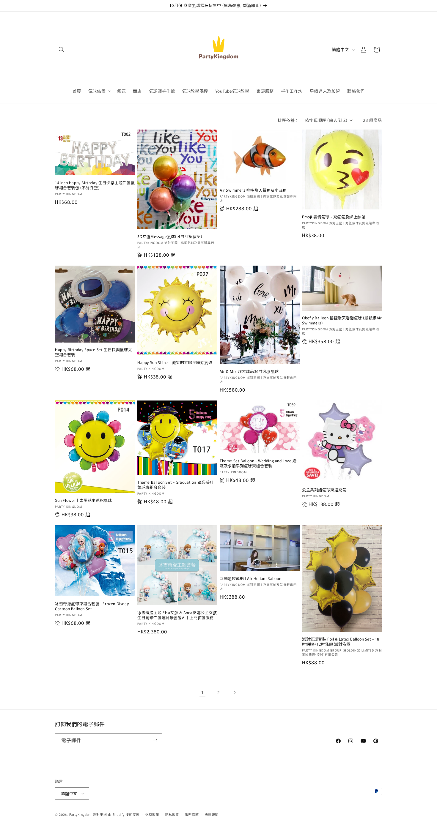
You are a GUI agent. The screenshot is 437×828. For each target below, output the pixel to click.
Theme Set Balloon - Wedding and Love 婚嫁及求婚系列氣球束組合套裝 (258, 463)
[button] (61, 49)
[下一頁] (234, 692)
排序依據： (288, 120)
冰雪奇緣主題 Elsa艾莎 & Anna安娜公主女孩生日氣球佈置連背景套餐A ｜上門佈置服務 (177, 615)
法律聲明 (211, 814)
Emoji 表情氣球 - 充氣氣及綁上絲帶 (334, 217)
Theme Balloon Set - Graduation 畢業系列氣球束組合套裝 (175, 485)
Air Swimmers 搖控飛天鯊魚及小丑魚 (253, 190)
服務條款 (192, 814)
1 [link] (202, 692)
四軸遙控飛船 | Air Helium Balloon (250, 578)
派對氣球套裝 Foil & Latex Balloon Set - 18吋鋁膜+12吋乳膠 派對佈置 (340, 642)
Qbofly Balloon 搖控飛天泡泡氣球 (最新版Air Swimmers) (342, 321)
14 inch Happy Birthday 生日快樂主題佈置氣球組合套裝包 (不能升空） (95, 185)
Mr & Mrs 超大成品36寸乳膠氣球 (249, 371)
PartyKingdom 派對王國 (88, 814)
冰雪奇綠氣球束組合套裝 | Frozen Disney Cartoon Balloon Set (92, 606)
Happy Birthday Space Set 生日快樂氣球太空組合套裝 (93, 352)
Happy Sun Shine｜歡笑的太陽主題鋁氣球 (175, 362)
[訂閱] (155, 740)
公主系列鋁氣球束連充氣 (324, 490)
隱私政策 (172, 814)
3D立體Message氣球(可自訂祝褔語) (169, 236)
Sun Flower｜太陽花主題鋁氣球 (83, 500)
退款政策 (152, 814)
